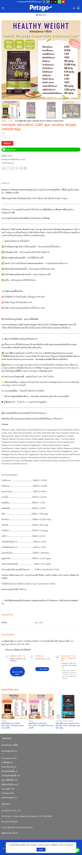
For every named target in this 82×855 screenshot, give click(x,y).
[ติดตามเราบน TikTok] (52, 2)
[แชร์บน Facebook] (8, 168)
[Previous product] (8, 137)
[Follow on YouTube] (63, 2)
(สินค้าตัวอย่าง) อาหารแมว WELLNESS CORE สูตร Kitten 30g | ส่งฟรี (40, 725)
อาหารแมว (6, 793)
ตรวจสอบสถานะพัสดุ (10, 745)
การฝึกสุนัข (6, 762)
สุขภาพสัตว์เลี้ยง (8, 780)
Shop (10, 121)
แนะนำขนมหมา (8, 797)
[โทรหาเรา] (59, 2)
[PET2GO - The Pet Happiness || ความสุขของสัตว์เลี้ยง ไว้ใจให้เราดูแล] (41, 8)
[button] (3, 8)
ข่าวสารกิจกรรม (8, 766)
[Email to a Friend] (17, 168)
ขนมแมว (5, 848)
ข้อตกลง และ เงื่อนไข (10, 833)
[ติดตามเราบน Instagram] (48, 2)
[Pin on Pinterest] (21, 168)
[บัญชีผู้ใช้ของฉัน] (74, 8)
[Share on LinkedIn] (25, 168)
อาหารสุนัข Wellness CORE (16, 159)
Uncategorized (8, 758)
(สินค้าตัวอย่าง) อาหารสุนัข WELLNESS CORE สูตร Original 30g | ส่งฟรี (13, 725)
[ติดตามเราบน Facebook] (44, 2)
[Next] (76, 60)
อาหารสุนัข (6, 788)
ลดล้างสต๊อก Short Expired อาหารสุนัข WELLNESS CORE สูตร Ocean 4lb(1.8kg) (68, 725)
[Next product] (4, 137)
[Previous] (5, 60)
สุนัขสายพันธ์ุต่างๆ (9, 784)
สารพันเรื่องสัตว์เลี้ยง (9, 775)
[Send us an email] (55, 2)
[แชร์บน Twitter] (12, 168)
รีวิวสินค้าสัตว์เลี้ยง (8, 771)
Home (4, 121)
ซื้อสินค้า (7, 143)
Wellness (11, 163)
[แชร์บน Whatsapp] (4, 168)
